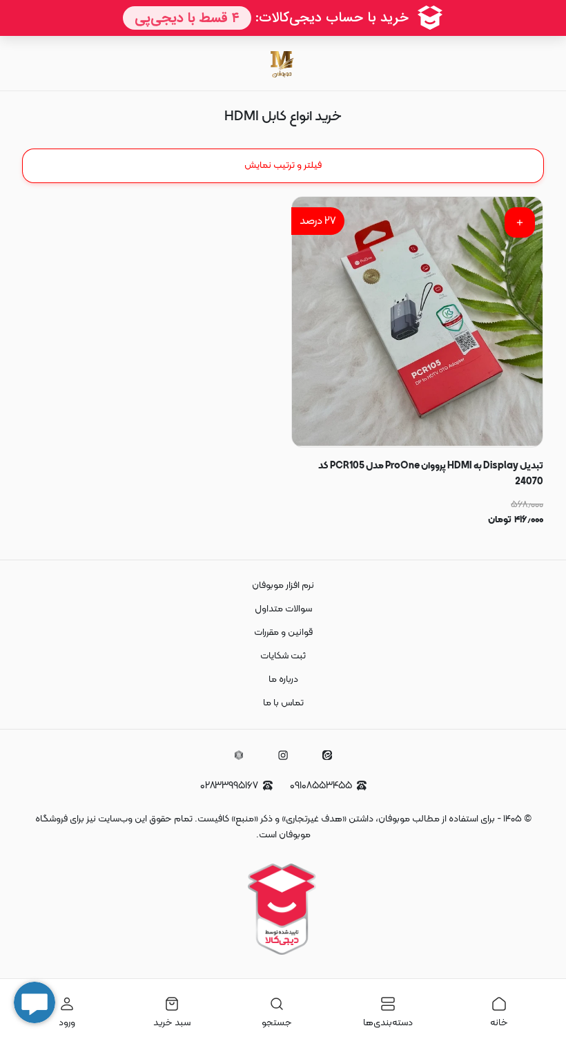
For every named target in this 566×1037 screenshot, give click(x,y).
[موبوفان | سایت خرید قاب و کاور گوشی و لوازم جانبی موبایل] (282, 63)
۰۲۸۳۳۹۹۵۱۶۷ (229, 786)
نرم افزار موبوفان (283, 585)
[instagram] (283, 755)
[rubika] (239, 755)
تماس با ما (283, 703)
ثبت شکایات (283, 656)
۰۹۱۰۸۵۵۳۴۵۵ (321, 786)
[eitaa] (327, 755)
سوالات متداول (283, 609)
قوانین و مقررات (283, 632)
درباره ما (283, 679)
